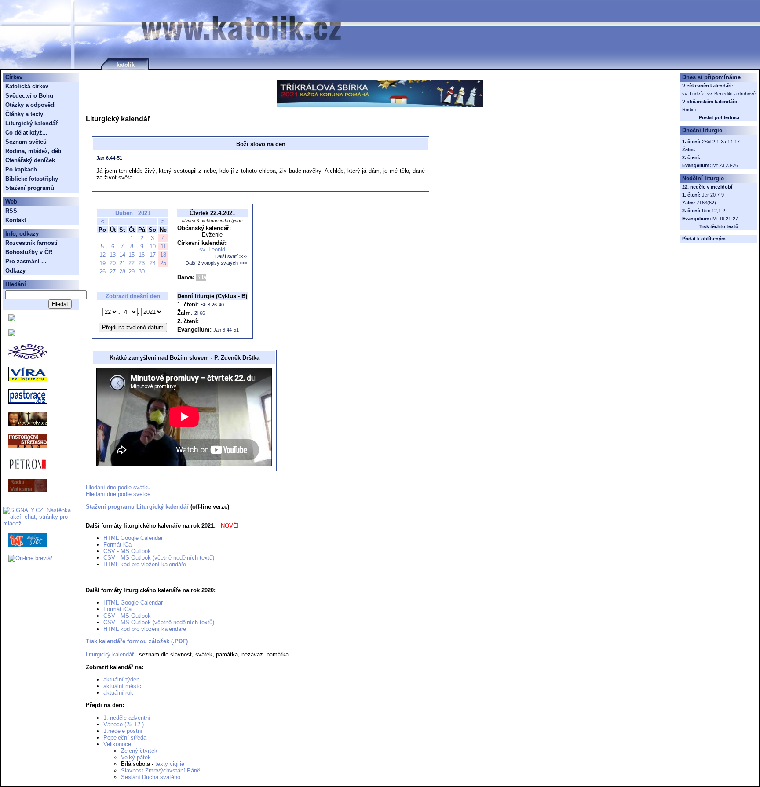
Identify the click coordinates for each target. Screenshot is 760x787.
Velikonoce (117, 744)
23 (142, 263)
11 (163, 246)
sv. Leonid (212, 249)
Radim (689, 109)
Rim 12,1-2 (713, 210)
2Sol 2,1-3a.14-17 (721, 141)
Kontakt (15, 220)
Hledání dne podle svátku (118, 487)
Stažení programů (29, 188)
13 (113, 254)
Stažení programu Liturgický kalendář (137, 506)
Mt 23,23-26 (725, 165)
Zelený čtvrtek (139, 750)
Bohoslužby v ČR (28, 252)
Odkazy (15, 270)
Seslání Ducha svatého (150, 777)
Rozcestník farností (31, 243)
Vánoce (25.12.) (123, 724)
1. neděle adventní (126, 717)
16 (142, 254)
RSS (11, 211)
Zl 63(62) (706, 202)
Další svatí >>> (231, 256)
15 (131, 254)
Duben (124, 213)
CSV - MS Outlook (127, 551)
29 (131, 271)
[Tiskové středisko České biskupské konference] (11, 334)
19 (102, 263)
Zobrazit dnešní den (133, 296)
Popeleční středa (124, 737)
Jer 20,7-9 (713, 194)
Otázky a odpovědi (30, 105)
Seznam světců (26, 141)
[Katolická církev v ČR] (11, 319)
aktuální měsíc (122, 686)
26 (102, 271)
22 (131, 263)
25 (163, 263)
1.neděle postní (122, 731)
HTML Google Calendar (133, 538)
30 (142, 271)
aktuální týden (121, 679)
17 (153, 254)
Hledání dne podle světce (118, 494)
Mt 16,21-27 (725, 218)
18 (163, 254)
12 (102, 254)
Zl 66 (199, 313)
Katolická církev (26, 86)
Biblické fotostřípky (31, 178)
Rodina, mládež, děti (33, 151)
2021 (144, 213)
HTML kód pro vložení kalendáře (144, 564)
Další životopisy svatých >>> (216, 263)
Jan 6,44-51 (109, 157)
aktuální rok (118, 692)
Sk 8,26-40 (212, 304)
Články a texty (24, 114)
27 (113, 271)
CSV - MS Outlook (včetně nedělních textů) (158, 557)
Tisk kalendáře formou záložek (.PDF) (137, 641)
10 (153, 246)
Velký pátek (136, 757)
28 (122, 271)
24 (153, 263)
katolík (126, 65)
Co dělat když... (26, 132)
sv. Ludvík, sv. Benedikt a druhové (719, 93)
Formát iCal (118, 544)
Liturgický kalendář (110, 654)
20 (113, 263)
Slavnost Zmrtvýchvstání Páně (160, 770)
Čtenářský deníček (30, 160)
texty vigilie (169, 764)
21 (122, 263)
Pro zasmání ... (26, 261)
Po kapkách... (23, 169)
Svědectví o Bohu (29, 95)
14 (122, 254)
